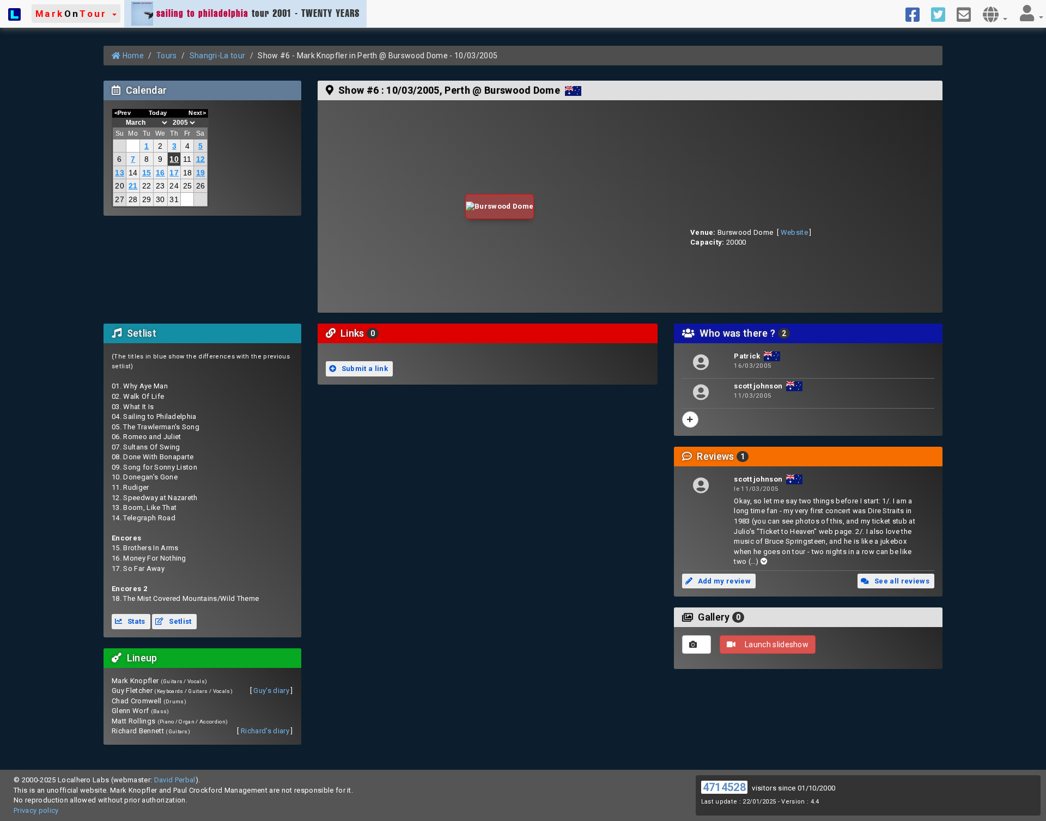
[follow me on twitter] (942, 13)
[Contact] (968, 13)
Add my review (723, 581)
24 (174, 185)
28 (133, 199)
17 (174, 172)
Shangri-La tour (218, 55)
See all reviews (901, 581)
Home (132, 55)
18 (187, 172)
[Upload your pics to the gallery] (696, 644)
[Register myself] (690, 419)
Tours (166, 55)
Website (794, 232)
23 (160, 185)
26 (200, 185)
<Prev (122, 113)
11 (187, 159)
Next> (197, 113)
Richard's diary (265, 731)
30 (160, 199)
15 (146, 172)
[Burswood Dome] (499, 207)
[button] (76, 13)
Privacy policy (36, 810)
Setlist (179, 621)
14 (133, 172)
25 (187, 185)
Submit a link (363, 368)
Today (158, 113)
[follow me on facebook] (916, 13)
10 (174, 159)
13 (119, 172)
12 (200, 159)
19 (200, 172)
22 (146, 185)
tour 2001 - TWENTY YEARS (258, 13)
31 (174, 199)
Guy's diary (271, 690)
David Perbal (175, 780)
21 (133, 185)
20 (119, 185)
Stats (135, 621)
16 (160, 172)
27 (119, 199)
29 (146, 199)
